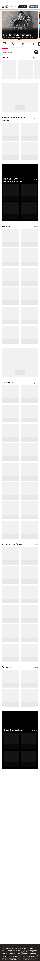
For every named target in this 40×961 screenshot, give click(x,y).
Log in (23, 6)
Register (34, 6)
